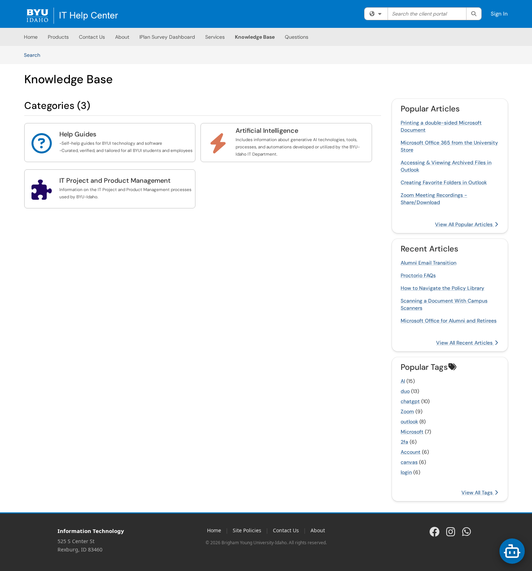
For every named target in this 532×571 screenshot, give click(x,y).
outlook (409, 421)
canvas (409, 462)
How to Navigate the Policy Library (442, 288)
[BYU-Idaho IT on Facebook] (435, 531)
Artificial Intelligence (267, 130)
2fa (404, 442)
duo (405, 391)
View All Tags (477, 492)
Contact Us (92, 37)
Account (411, 452)
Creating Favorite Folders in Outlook (444, 182)
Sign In (499, 13)
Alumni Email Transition (428, 262)
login (406, 472)
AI (403, 381)
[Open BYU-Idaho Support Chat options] (512, 551)
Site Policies (247, 530)
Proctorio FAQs (418, 275)
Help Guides (77, 134)
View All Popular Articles (464, 224)
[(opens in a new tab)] (72, 15)
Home (31, 37)
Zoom (407, 411)
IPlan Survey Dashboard (167, 37)
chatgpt (410, 401)
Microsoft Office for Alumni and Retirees (449, 320)
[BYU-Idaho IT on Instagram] (451, 531)
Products (58, 37)
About (122, 37)
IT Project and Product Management (114, 180)
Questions (296, 37)
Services (215, 37)
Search (34, 54)
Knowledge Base (255, 37)
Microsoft (412, 431)
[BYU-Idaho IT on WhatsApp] (466, 531)
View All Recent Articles (465, 342)
